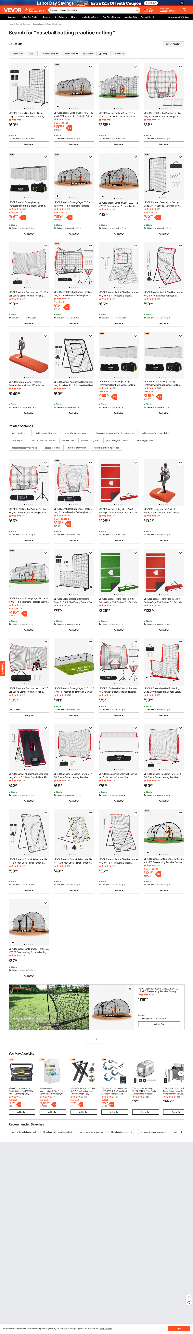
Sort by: (169, 44)
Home (11, 24)
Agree (178, 1328)
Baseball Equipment (54, 24)
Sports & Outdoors (23, 24)
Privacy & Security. (105, 1328)
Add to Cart (29, 144)
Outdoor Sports (38, 24)
